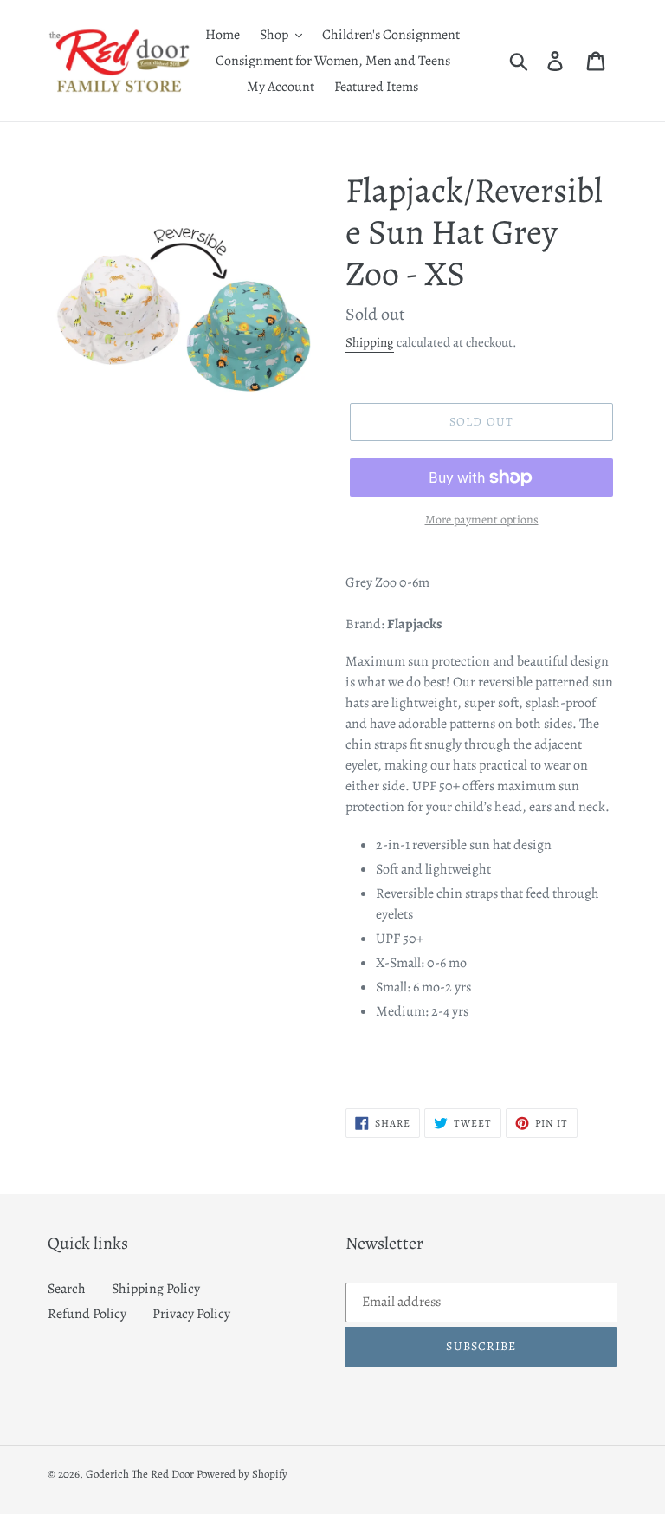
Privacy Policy (191, 1313)
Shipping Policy (156, 1288)
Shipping (369, 342)
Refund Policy (87, 1313)
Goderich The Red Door (140, 1473)
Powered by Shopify (242, 1473)
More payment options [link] (482, 519)
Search (67, 1288)
